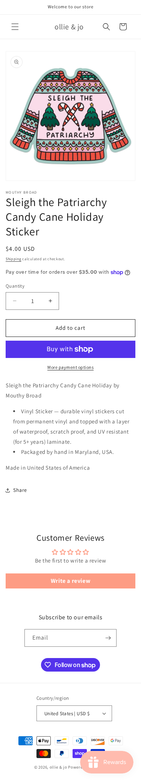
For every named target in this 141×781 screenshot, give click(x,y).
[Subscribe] (108, 638)
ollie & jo (58, 767)
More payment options (70, 367)
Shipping (13, 258)
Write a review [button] (70, 581)
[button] (15, 26)
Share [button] (20, 490)
